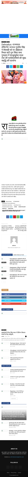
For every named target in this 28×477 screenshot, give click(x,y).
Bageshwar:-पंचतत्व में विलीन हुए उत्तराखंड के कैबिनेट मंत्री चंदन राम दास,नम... (16, 393)
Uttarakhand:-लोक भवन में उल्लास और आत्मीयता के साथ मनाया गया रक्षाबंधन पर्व (18, 276)
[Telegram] (21, 66)
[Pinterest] (14, 66)
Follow (23, 297)
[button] (2, 36)
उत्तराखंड (15, 206)
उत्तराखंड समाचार (10, 208)
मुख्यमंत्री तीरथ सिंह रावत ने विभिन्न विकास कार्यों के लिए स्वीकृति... (13, 333)
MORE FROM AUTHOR (19, 254)
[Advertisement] (14, 19)
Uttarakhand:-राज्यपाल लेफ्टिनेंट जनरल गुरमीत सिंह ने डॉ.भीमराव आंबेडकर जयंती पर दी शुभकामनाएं (7, 228)
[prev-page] (2, 282)
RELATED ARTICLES (7, 254)
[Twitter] (11, 66)
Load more (13, 398)
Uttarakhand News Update (7, 206)
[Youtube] (20, 467)
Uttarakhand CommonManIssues (8, 203)
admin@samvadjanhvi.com (17, 457)
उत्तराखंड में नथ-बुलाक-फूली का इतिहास (17, 376)
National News (9, 201)
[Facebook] (7, 66)
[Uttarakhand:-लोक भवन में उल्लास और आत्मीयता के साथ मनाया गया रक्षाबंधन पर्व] (5, 276)
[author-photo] (14, 243)
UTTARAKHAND (16, 201)
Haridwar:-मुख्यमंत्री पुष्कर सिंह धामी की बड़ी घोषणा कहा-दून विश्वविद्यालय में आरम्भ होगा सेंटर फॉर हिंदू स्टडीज (21, 228)
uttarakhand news (17, 205)
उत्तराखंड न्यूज (8, 39)
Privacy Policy (13, 472)
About (8, 472)
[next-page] (5, 282)
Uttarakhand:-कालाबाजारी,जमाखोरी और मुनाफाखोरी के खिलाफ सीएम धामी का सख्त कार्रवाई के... (18, 352)
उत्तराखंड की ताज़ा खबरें (22, 206)
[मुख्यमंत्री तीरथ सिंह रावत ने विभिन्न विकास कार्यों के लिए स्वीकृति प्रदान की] (14, 322)
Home (2, 39)
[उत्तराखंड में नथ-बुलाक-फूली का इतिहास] (5, 378)
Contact (19, 472)
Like (24, 294)
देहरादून (8, 41)
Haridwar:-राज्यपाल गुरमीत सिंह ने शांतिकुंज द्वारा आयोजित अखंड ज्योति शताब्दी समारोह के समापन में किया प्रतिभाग (17, 432)
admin (4, 63)
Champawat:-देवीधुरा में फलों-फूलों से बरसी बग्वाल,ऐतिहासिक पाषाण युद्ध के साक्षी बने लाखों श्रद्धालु (18, 269)
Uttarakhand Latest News (7, 205)
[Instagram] (12, 467)
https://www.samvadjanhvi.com (14, 247)
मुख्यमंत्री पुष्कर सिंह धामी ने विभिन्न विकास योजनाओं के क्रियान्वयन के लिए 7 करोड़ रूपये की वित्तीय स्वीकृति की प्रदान (17, 424)
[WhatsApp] (18, 66)
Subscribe (23, 303)
